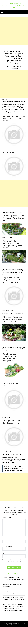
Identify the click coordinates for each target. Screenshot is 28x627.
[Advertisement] (14, 31)
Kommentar (7, 517)
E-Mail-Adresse (7, 546)
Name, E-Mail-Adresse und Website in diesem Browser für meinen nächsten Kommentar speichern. (14, 561)
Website (5, 553)
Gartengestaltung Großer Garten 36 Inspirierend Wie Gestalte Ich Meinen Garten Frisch (12, 584)
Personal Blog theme (16, 624)
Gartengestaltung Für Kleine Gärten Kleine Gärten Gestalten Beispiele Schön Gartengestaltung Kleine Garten (13, 591)
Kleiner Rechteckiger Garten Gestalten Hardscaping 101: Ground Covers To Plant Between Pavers (14, 599)
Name (4, 539)
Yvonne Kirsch (14, 68)
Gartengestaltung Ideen (14, 3)
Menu (25, 12)
